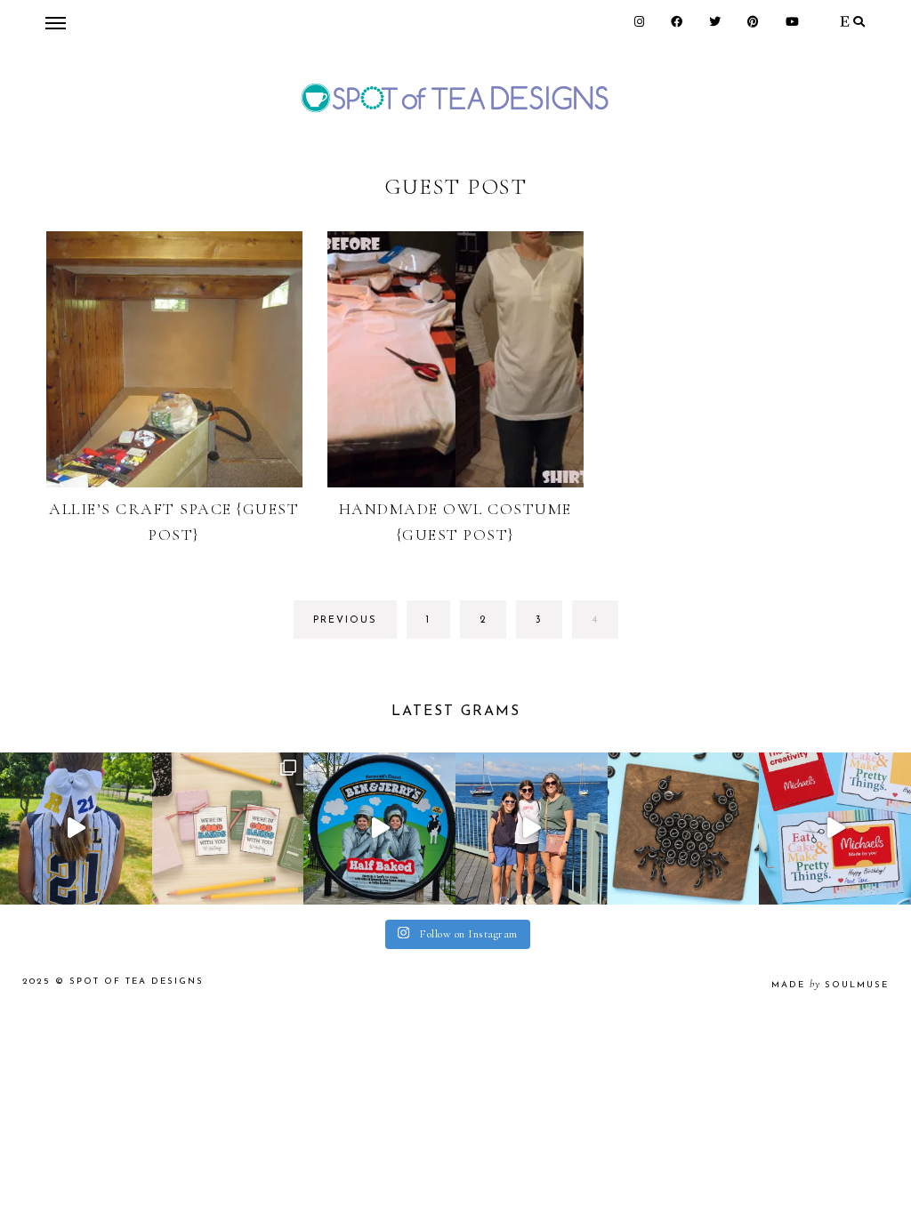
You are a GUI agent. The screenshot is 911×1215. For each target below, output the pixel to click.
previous (345, 620)
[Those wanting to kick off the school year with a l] (228, 828)
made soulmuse (830, 985)
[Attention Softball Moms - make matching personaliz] (76, 828)
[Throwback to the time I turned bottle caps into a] (684, 828)
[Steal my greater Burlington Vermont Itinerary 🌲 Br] (532, 828)
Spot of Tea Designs (136, 981)
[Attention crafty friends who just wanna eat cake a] (835, 828)
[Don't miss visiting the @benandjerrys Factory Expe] (379, 828)
